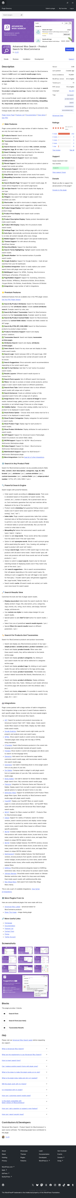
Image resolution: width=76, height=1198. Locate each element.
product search (69, 99)
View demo (41, 115)
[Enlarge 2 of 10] (30, 949)
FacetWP (8, 801)
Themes (23, 1154)
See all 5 (71, 91)
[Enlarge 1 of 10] (14, 949)
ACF (6, 720)
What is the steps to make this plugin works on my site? (21, 1072)
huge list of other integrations (34, 457)
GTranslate (8, 745)
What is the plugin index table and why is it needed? (20, 1078)
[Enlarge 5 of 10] (30, 958)
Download (69, 49)
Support (71, 59)
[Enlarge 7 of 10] (14, 967)
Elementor (8, 756)
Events (59, 1154)
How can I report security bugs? (13, 1114)
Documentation (31, 115)
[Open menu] (73, 3)
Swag (60, 1161)
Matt (4, 1170)
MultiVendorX (9, 854)
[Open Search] (67, 3)
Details (6, 59)
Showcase (24, 1151)
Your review (56, 150)
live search (70, 95)
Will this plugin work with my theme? (14, 1084)
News (4, 1154)
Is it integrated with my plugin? (12, 1090)
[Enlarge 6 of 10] (46, 958)
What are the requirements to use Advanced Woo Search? (22, 1055)
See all (72, 150)
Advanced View (57, 115)
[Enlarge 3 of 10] (46, 949)
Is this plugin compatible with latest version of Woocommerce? (13, 1102)
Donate (60, 1157)
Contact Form (9, 931)
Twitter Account (10, 937)
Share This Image (10, 912)
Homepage (8, 923)
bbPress (5, 1173)
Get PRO (5, 118)
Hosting (4, 1157)
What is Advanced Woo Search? (13, 1049)
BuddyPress (7, 1177)
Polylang (7, 751)
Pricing (7, 934)
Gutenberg (8, 765)
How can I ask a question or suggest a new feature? (20, 1108)
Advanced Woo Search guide (22, 1040)
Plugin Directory (7, 8)
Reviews (16, 59)
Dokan (7, 818)
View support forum (59, 172)
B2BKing (8, 868)
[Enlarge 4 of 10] (14, 958)
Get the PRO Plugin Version (11, 299)
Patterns (23, 1161)
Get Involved (61, 1151)
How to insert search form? (11, 1060)
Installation (26, 59)
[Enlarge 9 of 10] (46, 967)
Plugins (22, 1157)
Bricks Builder (9, 779)
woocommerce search (68, 110)
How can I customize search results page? (16, 1096)
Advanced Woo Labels (12, 907)
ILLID (17, 52)
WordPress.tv (44, 1161)
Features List (20, 115)
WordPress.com (8, 1167)
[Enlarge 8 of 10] (30, 967)
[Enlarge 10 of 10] (46, 977)
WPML (7, 737)
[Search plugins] (21, 15)
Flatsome (8, 784)
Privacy (4, 1161)
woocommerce (69, 106)
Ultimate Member (10, 873)
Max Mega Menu (10, 882)
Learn (41, 1151)
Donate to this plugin (59, 190)
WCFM (7, 832)
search (71, 102)
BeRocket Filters (10, 793)
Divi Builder (8, 770)
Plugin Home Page (8, 115)
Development (39, 59)
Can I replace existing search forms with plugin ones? (20, 1066)
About (4, 1151)
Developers (43, 1157)
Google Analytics (10, 731)
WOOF (7, 812)
